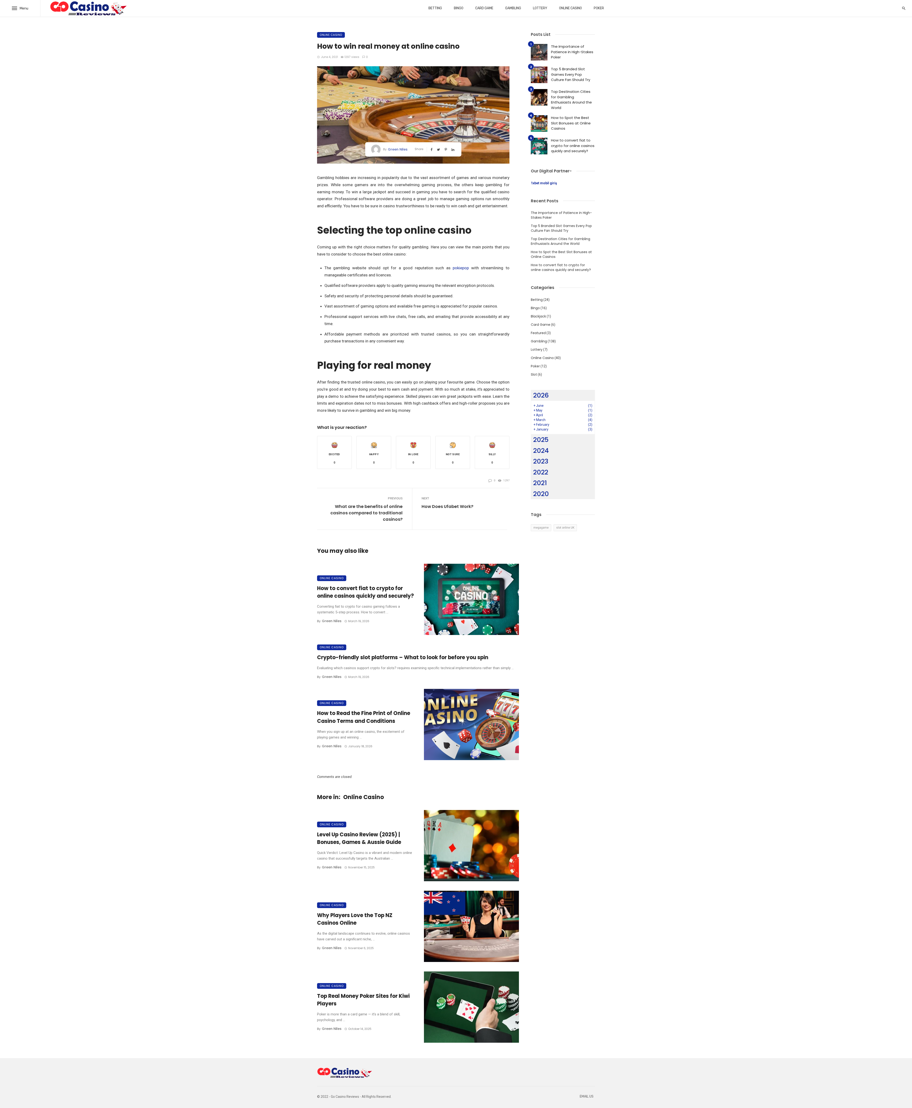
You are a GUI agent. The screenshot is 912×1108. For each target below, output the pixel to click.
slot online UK (565, 527)
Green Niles (398, 149)
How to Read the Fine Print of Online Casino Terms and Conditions (363, 717)
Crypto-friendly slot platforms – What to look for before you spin (402, 657)
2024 (541, 450)
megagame (541, 527)
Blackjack (538, 316)
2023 (540, 461)
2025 (541, 439)
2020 (541, 493)
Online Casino (570, 8)
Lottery (540, 8)
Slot (534, 374)
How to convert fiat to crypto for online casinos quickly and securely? (365, 592)
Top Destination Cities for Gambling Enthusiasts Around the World (571, 99)
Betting (435, 8)
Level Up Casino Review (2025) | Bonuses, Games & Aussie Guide (359, 838)
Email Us (587, 1096)
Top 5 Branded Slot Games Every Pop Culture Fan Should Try (570, 74)
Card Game (484, 8)
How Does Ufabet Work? (447, 506)
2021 (540, 483)
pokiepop (461, 267)
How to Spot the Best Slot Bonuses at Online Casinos (571, 123)
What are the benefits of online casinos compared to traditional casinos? (366, 512)
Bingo (458, 8)
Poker (599, 8)
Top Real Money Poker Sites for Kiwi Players (363, 1000)
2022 (540, 472)
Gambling (513, 8)
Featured (538, 333)
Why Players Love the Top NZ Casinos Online (354, 919)
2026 (541, 395)
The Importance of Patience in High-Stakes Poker (572, 52)
